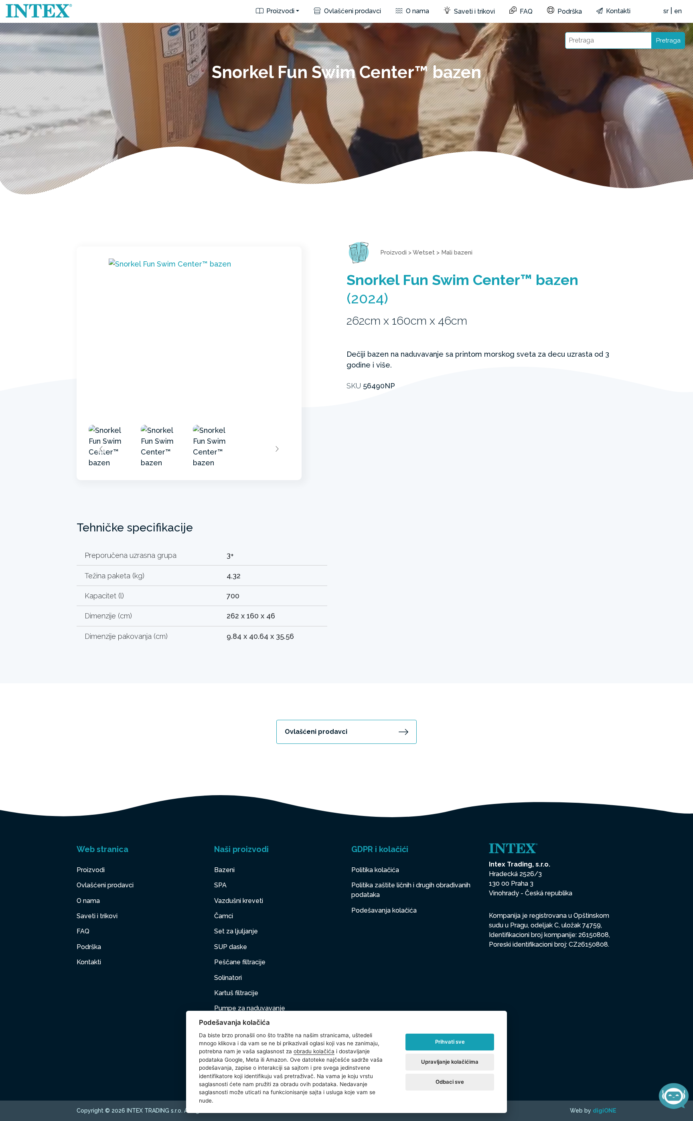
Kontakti (617, 11)
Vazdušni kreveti (238, 901)
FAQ (525, 11)
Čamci (223, 916)
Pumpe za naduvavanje (249, 1008)
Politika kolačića (375, 870)
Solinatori (228, 978)
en (678, 11)
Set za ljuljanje (236, 931)
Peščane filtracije (239, 962)
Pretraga (668, 40)
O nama (416, 11)
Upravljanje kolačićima (449, 1061)
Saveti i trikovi (473, 11)
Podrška (569, 11)
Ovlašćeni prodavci (351, 11)
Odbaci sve (450, 1082)
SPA (220, 885)
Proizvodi (279, 11)
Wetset (424, 252)
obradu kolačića (314, 1051)
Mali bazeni (456, 252)
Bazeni (224, 870)
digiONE (604, 1110)
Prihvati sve (450, 1041)
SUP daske (230, 947)
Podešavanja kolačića (384, 910)
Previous (101, 449)
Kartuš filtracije (236, 993)
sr (666, 11)
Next (277, 449)
